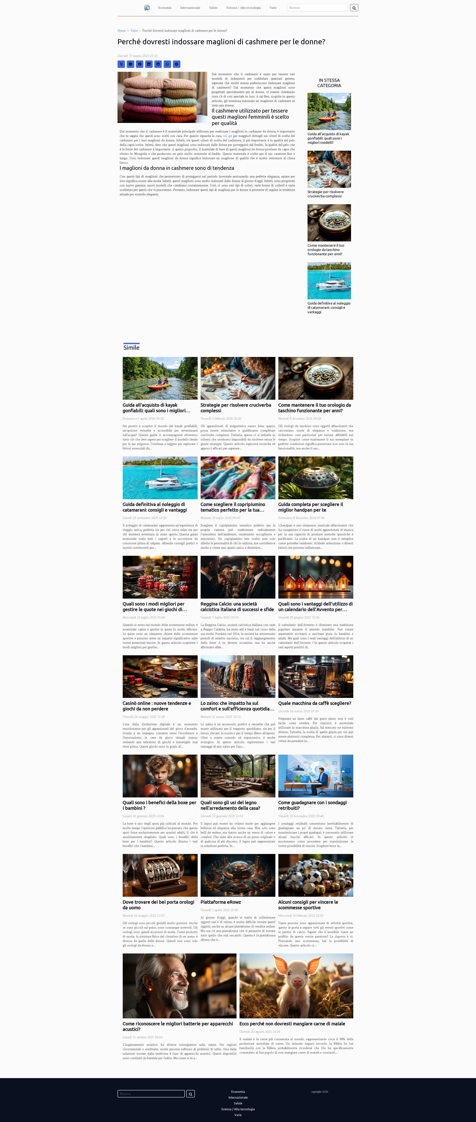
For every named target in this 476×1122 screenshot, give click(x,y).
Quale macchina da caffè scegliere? (314, 703)
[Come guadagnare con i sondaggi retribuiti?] (315, 775)
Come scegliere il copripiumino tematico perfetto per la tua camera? (233, 510)
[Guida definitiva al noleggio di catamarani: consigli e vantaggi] (329, 280)
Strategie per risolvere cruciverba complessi (326, 194)
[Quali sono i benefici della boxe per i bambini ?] (160, 775)
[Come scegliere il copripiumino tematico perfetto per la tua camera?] (238, 477)
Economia (164, 7)
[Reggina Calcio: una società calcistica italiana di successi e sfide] (238, 576)
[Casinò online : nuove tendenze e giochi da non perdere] (160, 676)
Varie (273, 7)
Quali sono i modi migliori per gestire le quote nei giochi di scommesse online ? (153, 609)
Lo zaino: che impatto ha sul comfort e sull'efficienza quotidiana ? (238, 709)
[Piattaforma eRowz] (238, 875)
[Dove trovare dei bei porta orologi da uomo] (160, 875)
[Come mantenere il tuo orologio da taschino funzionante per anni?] (329, 222)
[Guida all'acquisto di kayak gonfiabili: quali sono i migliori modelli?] (329, 111)
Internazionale (190, 7)
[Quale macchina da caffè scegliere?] (315, 676)
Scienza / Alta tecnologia (243, 7)
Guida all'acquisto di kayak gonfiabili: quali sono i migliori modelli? (328, 138)
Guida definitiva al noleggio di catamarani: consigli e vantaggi (329, 307)
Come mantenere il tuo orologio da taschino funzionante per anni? (326, 249)
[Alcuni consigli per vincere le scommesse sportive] (315, 875)
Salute (213, 7)
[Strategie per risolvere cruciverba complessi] (329, 169)
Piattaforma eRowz (221, 902)
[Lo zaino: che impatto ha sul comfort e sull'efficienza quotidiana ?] (238, 676)
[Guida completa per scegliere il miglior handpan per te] (315, 477)
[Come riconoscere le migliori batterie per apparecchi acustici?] (180, 985)
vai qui (227, 136)
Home (122, 30)
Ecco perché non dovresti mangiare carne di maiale (292, 1023)
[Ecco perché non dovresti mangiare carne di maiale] (296, 985)
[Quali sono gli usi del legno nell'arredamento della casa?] (238, 775)
